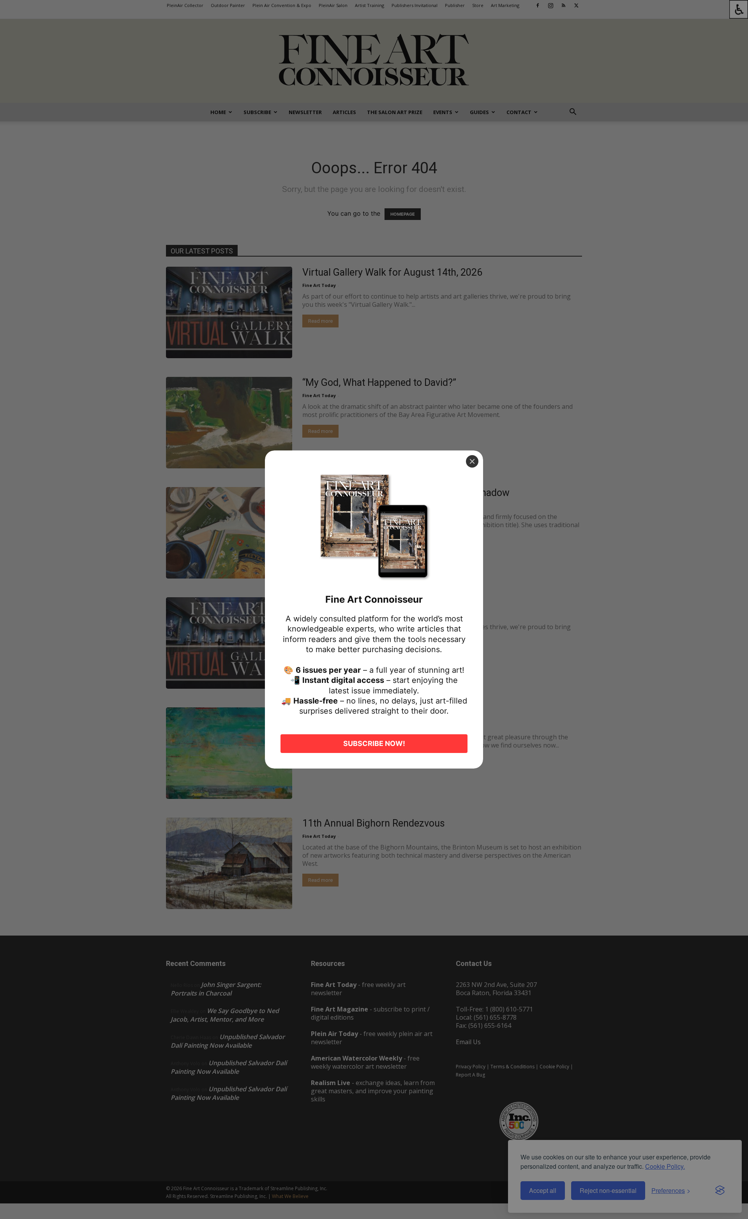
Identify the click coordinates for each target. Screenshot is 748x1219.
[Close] (472, 461)
